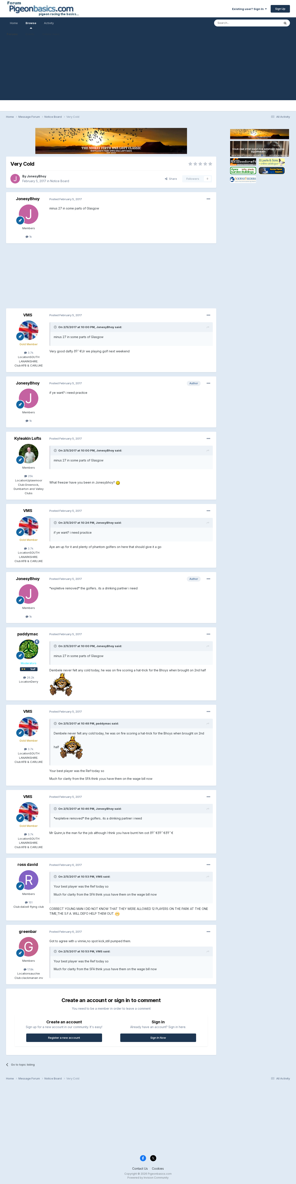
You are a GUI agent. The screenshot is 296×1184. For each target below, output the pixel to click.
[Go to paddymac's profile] (28, 649)
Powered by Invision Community (148, 1177)
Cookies (158, 1168)
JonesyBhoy (36, 176)
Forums (12, 34)
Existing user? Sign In (248, 9)
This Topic (268, 23)
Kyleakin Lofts (27, 438)
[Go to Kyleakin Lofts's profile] (28, 453)
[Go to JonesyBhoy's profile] (15, 178)
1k (30, 236)
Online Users (51, 34)
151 (30, 902)
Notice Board (59, 181)
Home (14, 23)
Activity (49, 23)
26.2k (30, 677)
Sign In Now (158, 1037)
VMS (27, 315)
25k (30, 476)
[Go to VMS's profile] (28, 330)
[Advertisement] (148, 69)
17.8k (30, 969)
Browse (31, 23)
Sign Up (280, 8)
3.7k (30, 352)
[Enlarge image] (118, 482)
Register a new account (64, 1037)
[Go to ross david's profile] (28, 880)
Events (30, 34)
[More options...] (208, 199)
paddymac (27, 634)
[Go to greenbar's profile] (28, 947)
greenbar (28, 931)
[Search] (285, 23)
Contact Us (140, 1168)
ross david (28, 864)
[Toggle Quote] (56, 327)
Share (172, 178)
